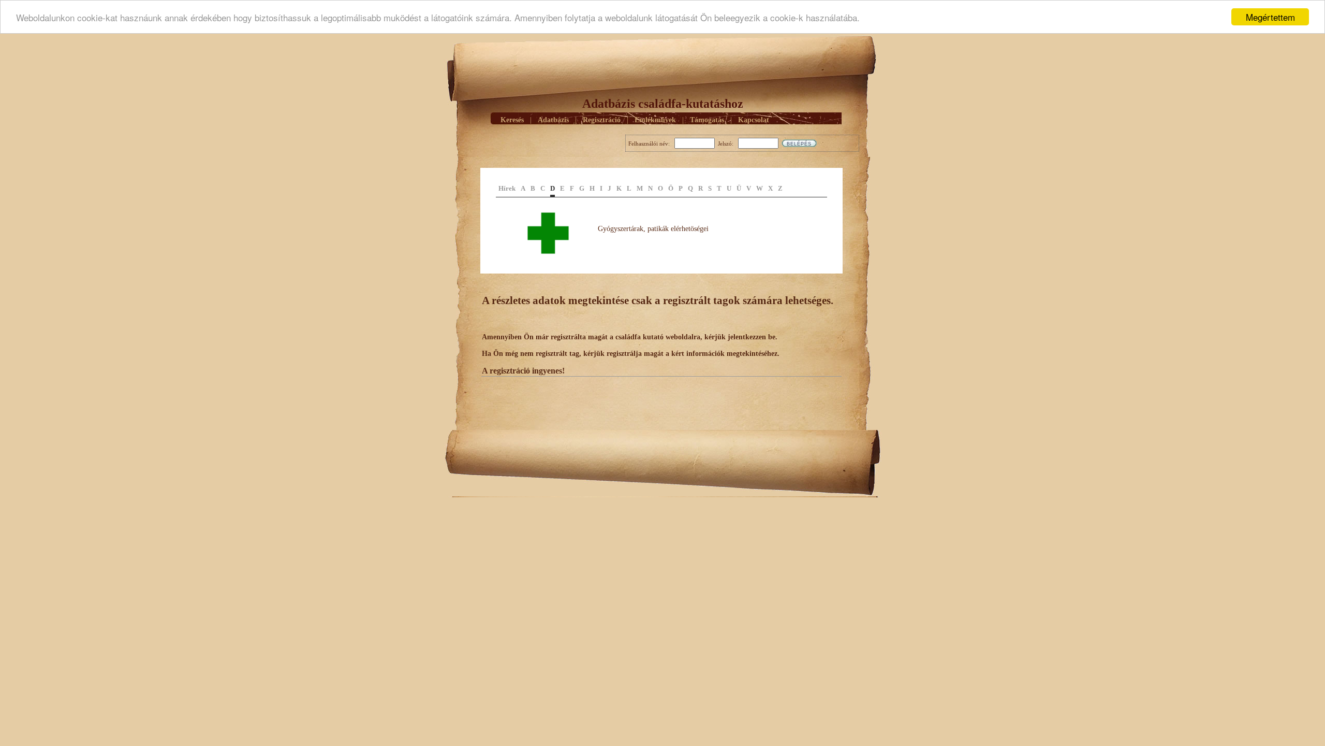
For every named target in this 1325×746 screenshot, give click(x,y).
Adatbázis (553, 120)
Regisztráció (602, 120)
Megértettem (1270, 16)
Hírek (507, 188)
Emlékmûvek (655, 120)
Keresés (512, 120)
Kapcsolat (753, 120)
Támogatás (707, 120)
